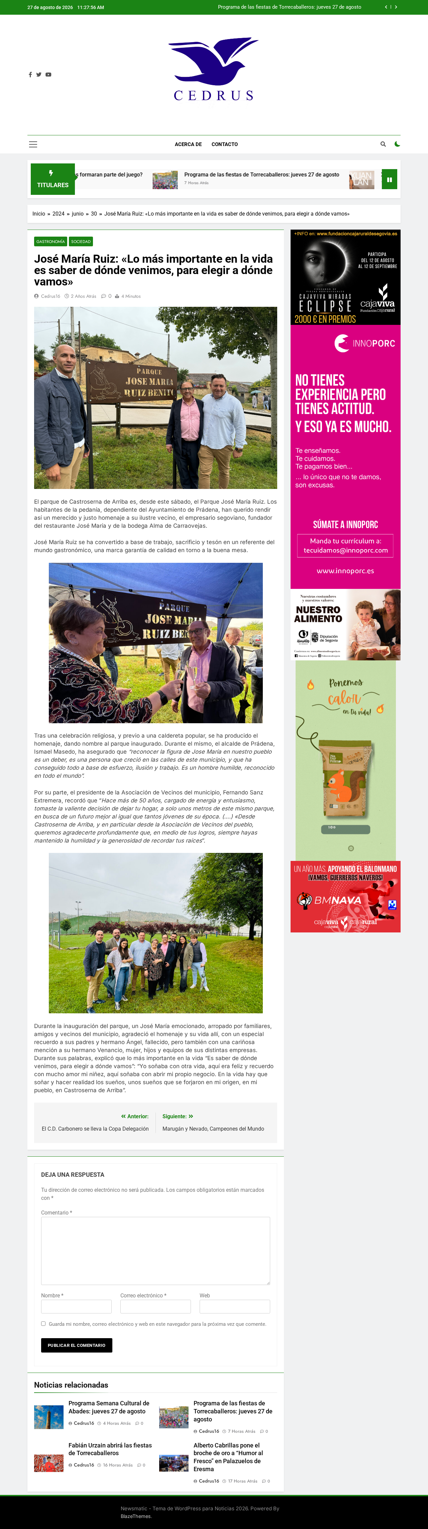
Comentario (56, 1212)
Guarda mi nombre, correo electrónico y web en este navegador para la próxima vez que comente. (157, 1324)
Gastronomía (50, 241)
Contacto (225, 144)
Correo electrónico (143, 1295)
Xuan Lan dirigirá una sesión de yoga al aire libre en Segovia (294, 7)
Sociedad (81, 241)
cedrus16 (50, 296)
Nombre (52, 1295)
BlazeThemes (136, 1516)
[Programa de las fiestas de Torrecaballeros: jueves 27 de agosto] (80, 183)
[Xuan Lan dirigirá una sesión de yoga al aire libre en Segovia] (277, 183)
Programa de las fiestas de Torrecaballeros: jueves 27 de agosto (177, 174)
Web (205, 1295)
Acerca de (188, 144)
